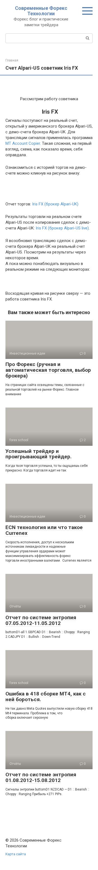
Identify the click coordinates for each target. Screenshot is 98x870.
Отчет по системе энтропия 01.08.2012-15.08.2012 (40, 777)
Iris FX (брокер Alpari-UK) (55, 204)
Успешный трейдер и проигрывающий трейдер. (38, 454)
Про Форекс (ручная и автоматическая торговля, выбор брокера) (48, 370)
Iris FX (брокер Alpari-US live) (62, 228)
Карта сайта (15, 854)
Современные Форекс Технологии (41, 10)
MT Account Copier (22, 143)
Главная (11, 60)
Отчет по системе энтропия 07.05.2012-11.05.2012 (40, 620)
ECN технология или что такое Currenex (44, 530)
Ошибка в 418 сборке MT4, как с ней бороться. (45, 697)
